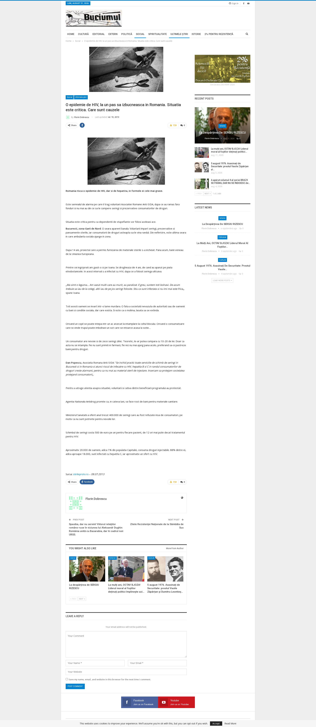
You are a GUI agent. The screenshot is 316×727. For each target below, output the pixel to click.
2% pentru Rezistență (219, 34)
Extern (113, 34)
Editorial (98, 34)
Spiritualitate (157, 34)
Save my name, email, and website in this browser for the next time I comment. (110, 679)
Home (70, 34)
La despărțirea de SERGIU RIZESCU (222, 132)
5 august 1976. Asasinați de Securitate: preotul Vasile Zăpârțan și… (230, 166)
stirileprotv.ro (81, 474)
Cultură (83, 34)
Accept (216, 723)
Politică (126, 34)
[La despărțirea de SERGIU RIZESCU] (87, 569)
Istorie (196, 34)
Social (140, 34)
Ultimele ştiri (179, 34)
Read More (230, 723)
